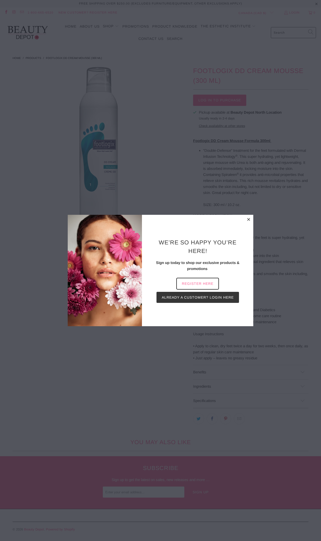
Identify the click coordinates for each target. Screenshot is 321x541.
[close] (248, 219)
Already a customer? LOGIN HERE (198, 297)
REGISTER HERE (197, 284)
